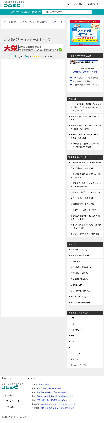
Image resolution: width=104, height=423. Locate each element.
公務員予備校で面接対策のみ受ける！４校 (86, 118)
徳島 (62, 404)
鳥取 (42, 404)
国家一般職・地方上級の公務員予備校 (86, 162)
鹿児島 (67, 408)
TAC (72, 347)
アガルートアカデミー (80, 365)
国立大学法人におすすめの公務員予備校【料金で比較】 (86, 226)
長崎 (50, 408)
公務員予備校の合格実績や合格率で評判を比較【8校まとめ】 (86, 127)
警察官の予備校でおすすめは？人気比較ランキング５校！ (86, 217)
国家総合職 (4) (76, 285)
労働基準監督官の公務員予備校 (83, 204)
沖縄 (72, 408)
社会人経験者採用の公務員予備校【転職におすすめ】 (86, 175)
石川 (47, 396)
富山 (43, 396)
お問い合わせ (10, 407)
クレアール (75, 353)
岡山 (50, 404)
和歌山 (64, 400)
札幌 (47, 384)
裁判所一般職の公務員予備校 (82, 198)
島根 (46, 404)
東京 (59, 392)
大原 (72, 342)
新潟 (39, 396)
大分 (58, 408)
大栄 (72, 324)
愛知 (71, 396)
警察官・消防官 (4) (78, 297)
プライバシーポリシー (52, 22)
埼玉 (51, 392)
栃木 (43, 392)
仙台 (47, 388)
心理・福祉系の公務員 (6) (81, 291)
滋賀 (43, 400)
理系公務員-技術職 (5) (79, 279)
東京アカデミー (77, 330)
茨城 (39, 392)
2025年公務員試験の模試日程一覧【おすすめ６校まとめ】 (86, 136)
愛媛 (71, 404)
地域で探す (78, 4)
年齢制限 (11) (76, 261)
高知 (75, 404)
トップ (19, 57)
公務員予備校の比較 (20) (81, 255)
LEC (72, 318)
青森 (39, 388)
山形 (55, 388)
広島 (54, 404)
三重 (39, 400)
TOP (14, 378)
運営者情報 (9, 395)
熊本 (54, 408)
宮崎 (62, 408)
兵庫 (55, 400)
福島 (59, 388)
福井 (51, 396)
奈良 (59, 400)
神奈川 (64, 392)
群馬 (47, 392)
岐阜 (63, 396)
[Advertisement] (33, 188)
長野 (59, 396)
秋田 (51, 388)
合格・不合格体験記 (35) (81, 303)
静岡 (67, 396)
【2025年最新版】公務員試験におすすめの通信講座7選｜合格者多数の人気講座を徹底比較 (86, 107)
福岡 (42, 408)
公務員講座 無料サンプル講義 (85, 72)
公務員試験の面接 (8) (79, 273)
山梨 (55, 396)
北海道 (41, 384)
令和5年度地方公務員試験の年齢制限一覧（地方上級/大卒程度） (85, 145)
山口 (58, 404)
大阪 (51, 400)
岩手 (43, 388)
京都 (47, 400)
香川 (66, 404)
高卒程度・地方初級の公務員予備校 (85, 234)
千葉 (55, 392)
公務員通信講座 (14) (79, 250)
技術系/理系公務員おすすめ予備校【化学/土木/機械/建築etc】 (86, 184)
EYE (72, 336)
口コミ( (41, 57)
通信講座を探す (94, 4)
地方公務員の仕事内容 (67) (81, 267)
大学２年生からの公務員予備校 (83, 210)
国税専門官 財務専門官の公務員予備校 (86, 192)
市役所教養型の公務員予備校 (82, 168)
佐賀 (46, 408)
